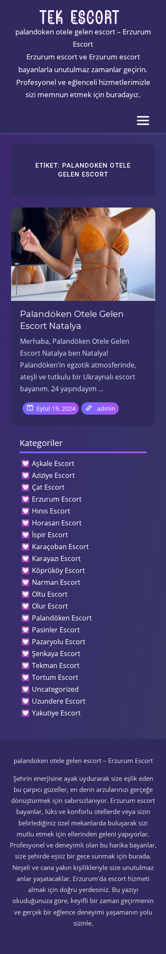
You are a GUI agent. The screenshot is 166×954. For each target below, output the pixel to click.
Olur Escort (50, 606)
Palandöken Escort (62, 618)
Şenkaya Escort (56, 653)
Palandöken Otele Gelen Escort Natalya (72, 320)
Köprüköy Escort (58, 570)
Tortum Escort (55, 677)
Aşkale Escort (53, 463)
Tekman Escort (56, 665)
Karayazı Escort (56, 558)
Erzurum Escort (57, 499)
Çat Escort (48, 487)
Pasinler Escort (56, 629)
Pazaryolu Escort (59, 641)
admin (106, 408)
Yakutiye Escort (56, 713)
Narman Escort (56, 582)
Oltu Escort (50, 594)
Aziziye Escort (53, 475)
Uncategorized (55, 689)
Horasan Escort (57, 523)
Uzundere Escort (59, 701)
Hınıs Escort (51, 511)
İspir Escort (50, 534)
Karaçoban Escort (60, 546)
